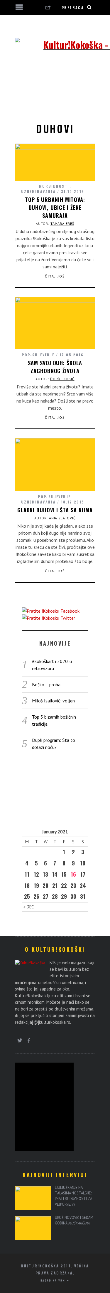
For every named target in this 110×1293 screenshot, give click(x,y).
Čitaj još (55, 276)
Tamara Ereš (62, 223)
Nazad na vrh (53, 1280)
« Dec (28, 907)
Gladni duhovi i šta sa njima (55, 510)
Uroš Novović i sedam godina (74, 1220)
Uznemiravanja (38, 191)
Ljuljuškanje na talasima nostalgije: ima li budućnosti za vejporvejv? (73, 1195)
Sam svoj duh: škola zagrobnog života (55, 367)
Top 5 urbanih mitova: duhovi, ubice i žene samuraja (55, 207)
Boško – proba (46, 684)
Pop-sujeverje (38, 354)
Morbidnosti (54, 186)
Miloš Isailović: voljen (53, 701)
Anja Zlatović (62, 518)
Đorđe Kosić (62, 379)
